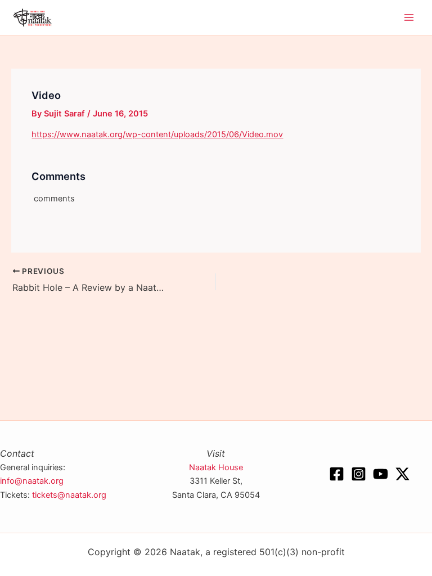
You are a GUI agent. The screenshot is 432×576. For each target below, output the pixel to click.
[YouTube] (380, 474)
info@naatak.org (32, 481)
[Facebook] (336, 474)
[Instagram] (358, 474)
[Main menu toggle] (409, 18)
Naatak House (216, 467)
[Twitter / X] (402, 474)
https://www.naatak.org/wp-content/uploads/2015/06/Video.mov (157, 134)
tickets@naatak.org (69, 495)
